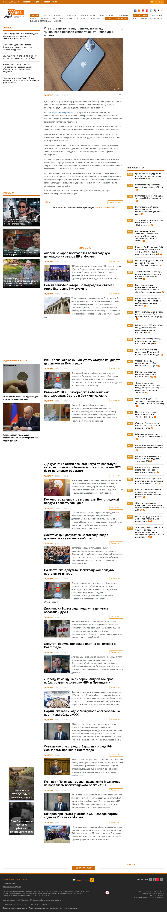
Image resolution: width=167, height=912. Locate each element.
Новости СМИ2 (83, 248)
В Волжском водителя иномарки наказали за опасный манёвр (146, 374)
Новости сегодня (31, 2)
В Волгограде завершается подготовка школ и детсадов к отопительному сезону (149, 481)
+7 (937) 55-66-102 (105, 208)
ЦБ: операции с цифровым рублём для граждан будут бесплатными (148, 176)
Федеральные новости (15, 361)
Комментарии (115, 202)
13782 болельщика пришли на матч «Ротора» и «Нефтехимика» (149, 223)
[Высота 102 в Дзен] (147, 11)
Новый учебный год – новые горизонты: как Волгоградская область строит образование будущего (17, 68)
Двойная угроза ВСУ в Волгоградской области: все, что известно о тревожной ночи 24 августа (21, 36)
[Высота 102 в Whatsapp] (159, 11)
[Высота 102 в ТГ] (151, 11)
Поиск (157, 2)
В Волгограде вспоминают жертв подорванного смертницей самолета (147, 470)
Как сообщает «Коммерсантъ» (58, 113)
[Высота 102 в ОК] (139, 11)
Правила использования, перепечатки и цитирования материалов (54, 908)
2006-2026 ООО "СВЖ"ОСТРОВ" (15, 879)
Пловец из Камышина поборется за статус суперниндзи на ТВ (145, 414)
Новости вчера (50, 2)
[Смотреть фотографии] (149, 178)
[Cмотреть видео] (160, 254)
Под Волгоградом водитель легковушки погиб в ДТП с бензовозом (148, 519)
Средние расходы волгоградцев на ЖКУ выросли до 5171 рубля (146, 363)
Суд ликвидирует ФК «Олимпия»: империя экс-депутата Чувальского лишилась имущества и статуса (147, 236)
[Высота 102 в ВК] (135, 11)
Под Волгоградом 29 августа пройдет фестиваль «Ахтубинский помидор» (149, 263)
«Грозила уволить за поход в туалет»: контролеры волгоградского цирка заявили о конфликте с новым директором (149, 532)
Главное (7, 28)
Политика (48, 95)
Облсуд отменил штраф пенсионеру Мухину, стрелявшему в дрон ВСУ (20, 57)
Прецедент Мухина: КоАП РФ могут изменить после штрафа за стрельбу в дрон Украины (21, 80)
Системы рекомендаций (12, 887)
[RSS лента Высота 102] (161, 879)
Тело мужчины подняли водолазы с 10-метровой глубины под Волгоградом (147, 352)
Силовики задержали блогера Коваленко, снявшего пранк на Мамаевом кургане (17, 47)
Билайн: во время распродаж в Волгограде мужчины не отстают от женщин (149, 341)
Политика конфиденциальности (15, 908)
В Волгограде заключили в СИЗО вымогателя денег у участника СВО (148, 459)
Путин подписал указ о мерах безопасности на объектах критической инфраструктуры (149, 314)
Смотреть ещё (83, 868)
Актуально (8, 193)
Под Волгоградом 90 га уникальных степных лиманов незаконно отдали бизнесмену (149, 401)
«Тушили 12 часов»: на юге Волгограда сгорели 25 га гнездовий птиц (147, 425)
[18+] (163, 11)
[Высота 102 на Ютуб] (143, 11)
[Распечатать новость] (122, 29)
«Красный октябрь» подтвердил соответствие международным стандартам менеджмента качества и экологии (149, 387)
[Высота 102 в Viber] (155, 11)
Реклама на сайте (9, 883)
